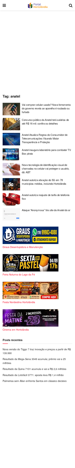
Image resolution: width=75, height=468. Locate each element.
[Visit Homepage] (37, 5)
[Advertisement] (37, 51)
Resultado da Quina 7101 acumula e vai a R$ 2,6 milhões (34, 369)
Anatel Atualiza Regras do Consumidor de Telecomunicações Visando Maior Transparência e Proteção (44, 138)
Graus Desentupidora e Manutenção (23, 247)
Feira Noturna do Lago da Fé (19, 274)
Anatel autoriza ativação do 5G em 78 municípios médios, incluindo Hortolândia (44, 181)
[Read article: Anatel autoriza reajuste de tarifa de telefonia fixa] (11, 199)
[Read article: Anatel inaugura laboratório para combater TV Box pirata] (11, 154)
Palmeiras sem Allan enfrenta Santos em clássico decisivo (35, 381)
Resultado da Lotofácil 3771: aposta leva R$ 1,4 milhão (33, 375)
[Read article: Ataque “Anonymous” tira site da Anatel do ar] (11, 214)
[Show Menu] (4, 5)
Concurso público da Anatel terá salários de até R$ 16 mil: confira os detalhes (45, 121)
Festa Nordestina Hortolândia (19, 302)
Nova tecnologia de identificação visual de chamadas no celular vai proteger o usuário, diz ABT (45, 168)
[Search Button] (70, 5)
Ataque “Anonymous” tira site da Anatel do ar (46, 210)
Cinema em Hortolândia (16, 329)
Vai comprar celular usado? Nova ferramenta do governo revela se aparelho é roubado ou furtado (46, 108)
